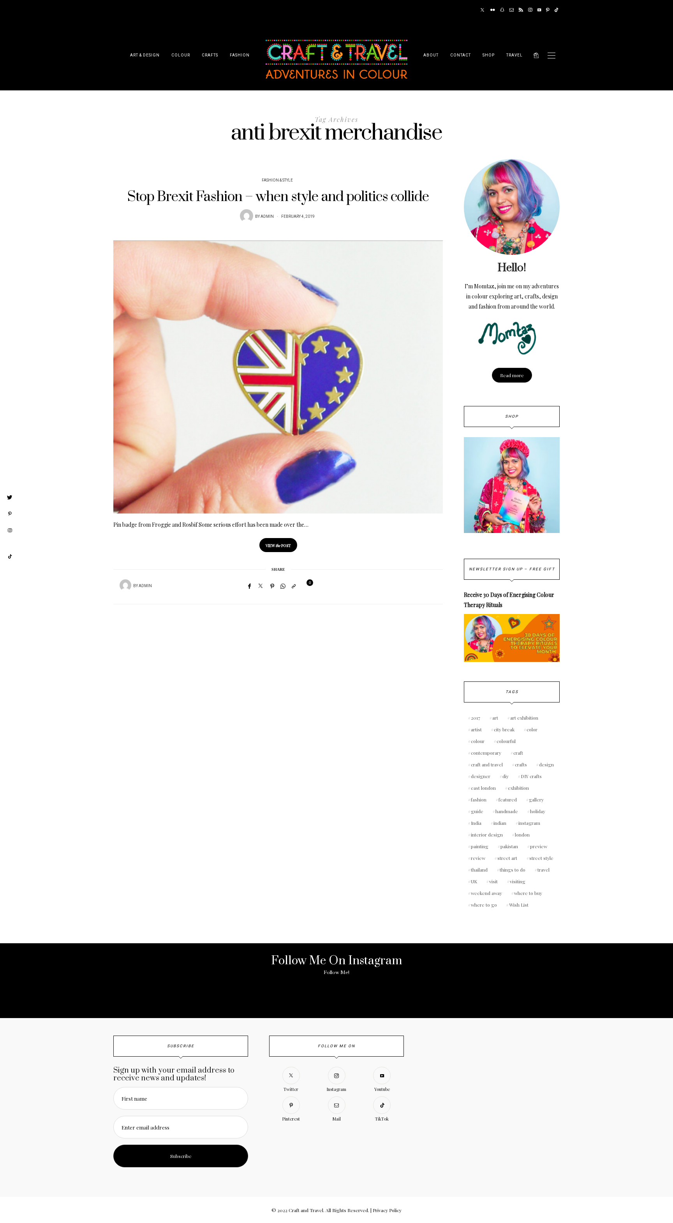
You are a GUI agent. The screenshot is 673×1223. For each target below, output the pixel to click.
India (476, 823)
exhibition (518, 788)
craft (518, 753)
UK (474, 881)
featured (508, 799)
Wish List (519, 905)
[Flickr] (492, 10)
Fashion (240, 55)
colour (477, 741)
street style (541, 858)
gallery (536, 799)
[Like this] (305, 585)
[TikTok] (556, 10)
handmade (506, 811)
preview (538, 846)
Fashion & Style (277, 180)
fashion (478, 799)
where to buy (528, 893)
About (431, 55)
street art (507, 858)
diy (505, 776)
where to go (484, 905)
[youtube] (9, 543)
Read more (512, 375)
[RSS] (521, 10)
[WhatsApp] (283, 586)
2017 (475, 718)
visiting (517, 881)
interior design (487, 834)
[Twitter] (482, 10)
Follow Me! (336, 972)
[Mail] (511, 10)
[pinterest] (9, 514)
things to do (512, 870)
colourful (506, 741)
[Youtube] (539, 10)
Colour (180, 55)
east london (483, 788)
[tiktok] (9, 557)
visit (493, 881)
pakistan (509, 846)
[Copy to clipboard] (293, 586)
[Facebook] (249, 586)
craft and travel (487, 764)
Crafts (210, 55)
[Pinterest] (548, 10)
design (546, 764)
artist (476, 729)
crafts (521, 764)
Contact (460, 55)
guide (477, 811)
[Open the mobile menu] (551, 56)
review (478, 858)
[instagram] (9, 530)
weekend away (486, 893)
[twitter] (9, 497)
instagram (529, 823)
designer (480, 776)
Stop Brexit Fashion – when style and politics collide (278, 197)
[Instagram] (530, 10)
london (522, 834)
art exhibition (524, 718)
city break (504, 729)
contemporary (486, 753)
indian (499, 823)
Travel (514, 55)
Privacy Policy (387, 1210)
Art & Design (145, 55)
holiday (537, 811)
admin (267, 216)
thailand (479, 870)
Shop (489, 55)
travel (543, 870)
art (495, 718)
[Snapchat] (502, 10)
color (532, 729)
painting (479, 846)
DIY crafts (531, 776)
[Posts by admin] (246, 216)
